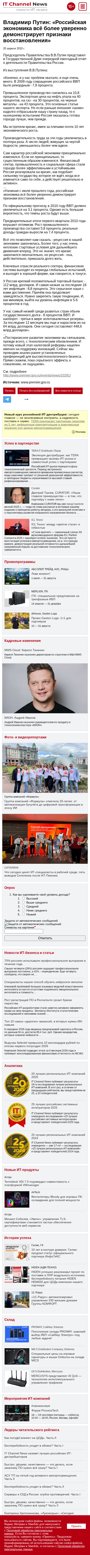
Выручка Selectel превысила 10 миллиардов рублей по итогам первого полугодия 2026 (42, 1044)
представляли (75, 503)
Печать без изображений (34, 390)
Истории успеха (17, 1238)
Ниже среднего (36, 910)
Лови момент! (40, 573)
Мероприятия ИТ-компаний (27, 1398)
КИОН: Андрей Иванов (19, 717)
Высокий (32, 898)
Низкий (31, 914)
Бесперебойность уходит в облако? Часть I (33, 1445)
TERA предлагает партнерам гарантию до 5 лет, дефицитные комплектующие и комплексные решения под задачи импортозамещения (44, 424)
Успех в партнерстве (21, 443)
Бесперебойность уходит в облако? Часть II (34, 1486)
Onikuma (69, 1349)
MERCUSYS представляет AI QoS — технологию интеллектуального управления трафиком (56, 1379)
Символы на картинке (20, 927)
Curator (35, 488)
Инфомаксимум (40, 1406)
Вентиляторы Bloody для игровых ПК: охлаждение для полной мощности (57, 1198)
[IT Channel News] (25, 9)
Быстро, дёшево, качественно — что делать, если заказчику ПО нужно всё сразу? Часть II (38, 1503)
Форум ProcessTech (44, 1410)
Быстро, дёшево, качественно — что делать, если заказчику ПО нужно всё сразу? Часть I (38, 1466)
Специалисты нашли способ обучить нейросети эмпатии (43, 982)
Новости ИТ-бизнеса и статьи (29, 953)
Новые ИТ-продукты (21, 1170)
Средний (32, 906)
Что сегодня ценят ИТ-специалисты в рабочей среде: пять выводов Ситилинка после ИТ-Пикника (44, 873)
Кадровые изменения (22, 641)
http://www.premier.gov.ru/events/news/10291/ (37, 375)
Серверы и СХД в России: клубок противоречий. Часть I (42, 1494)
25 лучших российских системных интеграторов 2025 (54, 1106)
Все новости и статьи (68, 390)
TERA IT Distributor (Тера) (46, 451)
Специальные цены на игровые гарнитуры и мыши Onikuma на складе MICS (57, 1357)
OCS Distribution (40, 1371)
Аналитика (13, 1066)
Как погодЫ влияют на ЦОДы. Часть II (30, 1437)
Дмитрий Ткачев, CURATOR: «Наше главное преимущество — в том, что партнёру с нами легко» (56, 496)
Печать (9, 390)
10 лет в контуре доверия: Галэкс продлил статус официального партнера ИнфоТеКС (54, 1253)
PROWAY (36, 1327)
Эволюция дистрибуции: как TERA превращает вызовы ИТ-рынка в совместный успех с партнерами (54, 459)
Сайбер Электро (53, 1327)
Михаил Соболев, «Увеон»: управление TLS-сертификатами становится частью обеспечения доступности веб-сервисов (37, 1222)
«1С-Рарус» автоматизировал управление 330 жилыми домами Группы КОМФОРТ (54, 1300)
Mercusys (57, 1371)
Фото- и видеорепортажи (25, 737)
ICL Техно (37, 520)
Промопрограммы (19, 562)
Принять (76, 1526)
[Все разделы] (82, 9)
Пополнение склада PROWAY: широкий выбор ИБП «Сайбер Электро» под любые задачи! (58, 1335)
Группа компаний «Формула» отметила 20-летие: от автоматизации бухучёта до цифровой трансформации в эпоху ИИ (43, 804)
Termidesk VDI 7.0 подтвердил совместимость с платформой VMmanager (36, 1183)
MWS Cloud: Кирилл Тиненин (24, 650)
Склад (9, 1319)
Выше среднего (37, 902)
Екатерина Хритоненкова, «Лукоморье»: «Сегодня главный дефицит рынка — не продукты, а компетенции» (43, 1514)
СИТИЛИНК (11, 867)
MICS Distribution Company (47, 1349)
